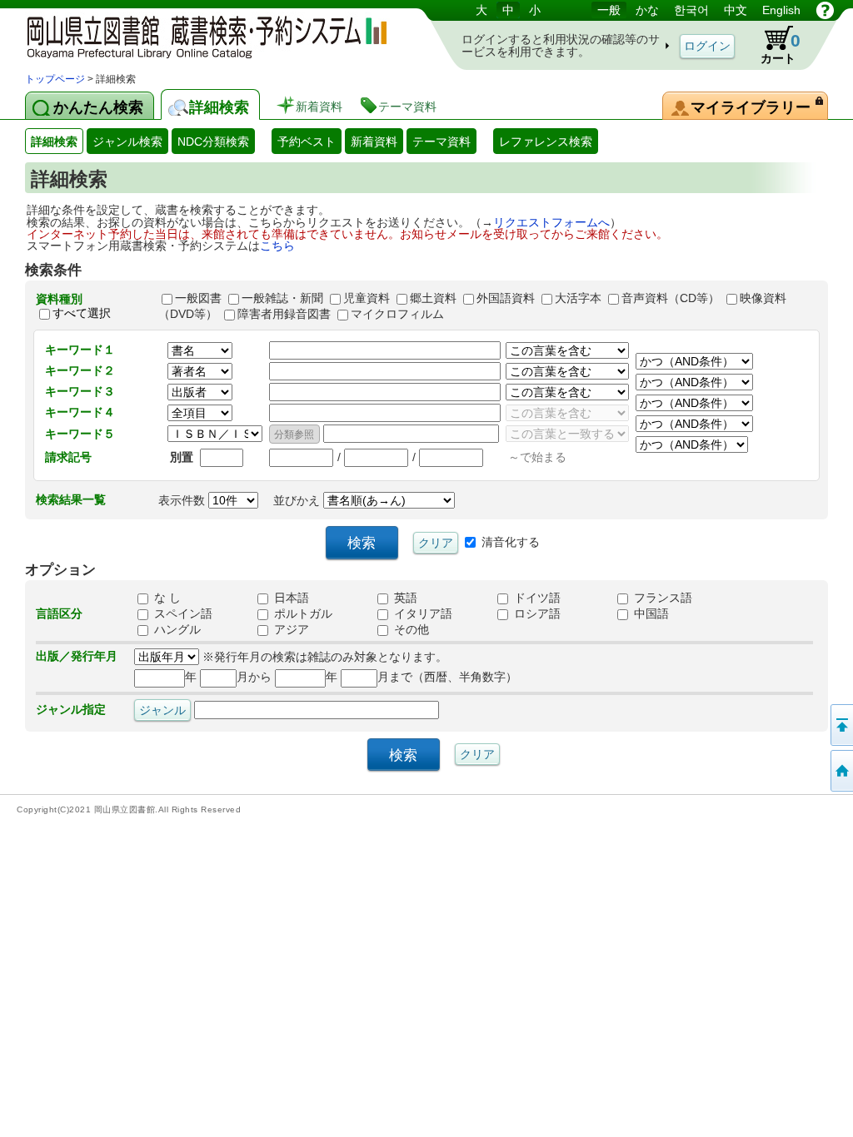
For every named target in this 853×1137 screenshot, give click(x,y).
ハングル (176, 629)
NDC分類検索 (213, 141)
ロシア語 (536, 613)
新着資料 (374, 141)
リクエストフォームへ (551, 222)
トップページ (55, 79)
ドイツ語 (536, 597)
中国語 (650, 613)
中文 (735, 10)
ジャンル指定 (71, 709)
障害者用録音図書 (284, 313)
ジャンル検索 (127, 141)
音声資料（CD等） (670, 298)
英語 (404, 597)
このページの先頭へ (840, 725)
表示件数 (183, 500)
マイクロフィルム (397, 313)
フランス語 (661, 597)
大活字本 (578, 298)
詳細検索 (54, 141)
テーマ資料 (441, 141)
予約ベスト (306, 141)
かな (647, 10)
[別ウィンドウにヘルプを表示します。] (825, 10)
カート (781, 48)
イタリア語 (421, 613)
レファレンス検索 (545, 141)
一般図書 (198, 298)
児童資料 (366, 298)
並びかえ (298, 500)
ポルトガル (301, 613)
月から (254, 676)
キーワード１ (80, 349)
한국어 (691, 10)
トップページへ (840, 771)
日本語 (290, 597)
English (781, 10)
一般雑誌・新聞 (282, 298)
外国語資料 (505, 298)
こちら (277, 245)
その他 (410, 629)
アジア (290, 629)
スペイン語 (181, 613)
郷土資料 (433, 298)
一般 (609, 10)
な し (166, 597)
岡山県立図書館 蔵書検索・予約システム (200, 35)
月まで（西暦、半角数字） (447, 676)
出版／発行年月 (76, 656)
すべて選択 (81, 313)
